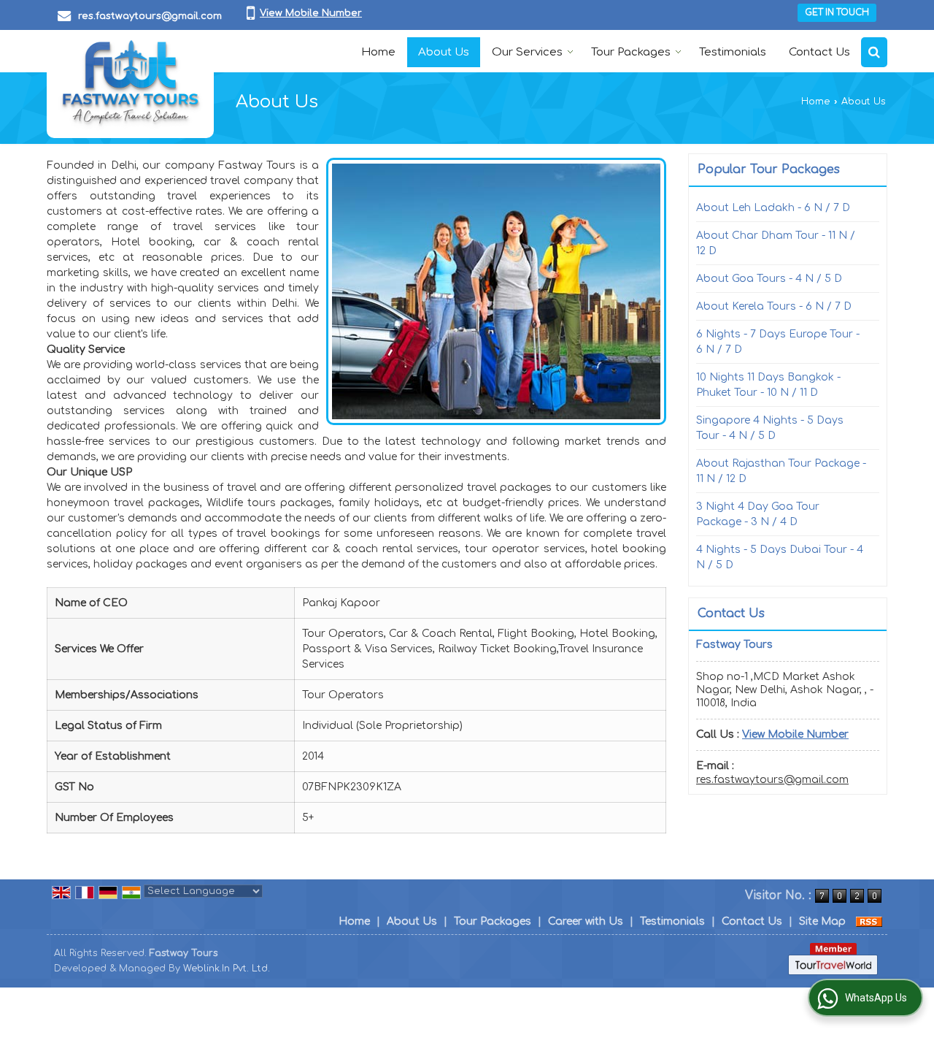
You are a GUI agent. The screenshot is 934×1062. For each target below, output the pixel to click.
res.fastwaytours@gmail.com (150, 16)
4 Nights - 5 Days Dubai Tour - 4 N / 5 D (779, 557)
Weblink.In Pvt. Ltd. (226, 968)
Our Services (527, 52)
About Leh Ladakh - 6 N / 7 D (773, 207)
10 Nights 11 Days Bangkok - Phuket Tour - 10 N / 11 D (768, 385)
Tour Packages (631, 52)
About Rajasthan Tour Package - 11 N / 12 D (781, 471)
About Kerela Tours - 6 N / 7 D (774, 306)
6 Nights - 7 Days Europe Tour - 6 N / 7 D (778, 342)
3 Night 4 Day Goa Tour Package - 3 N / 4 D (757, 514)
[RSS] (869, 921)
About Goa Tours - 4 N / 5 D (769, 278)
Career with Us (585, 921)
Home (378, 52)
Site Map (822, 921)
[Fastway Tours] (130, 84)
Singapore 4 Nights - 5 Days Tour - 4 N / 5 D (770, 428)
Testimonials (732, 52)
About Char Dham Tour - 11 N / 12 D (775, 243)
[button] (311, 13)
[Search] (874, 52)
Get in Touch (837, 13)
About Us (443, 52)
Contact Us (819, 52)
